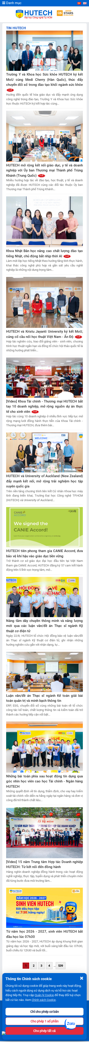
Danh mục (13, 3)
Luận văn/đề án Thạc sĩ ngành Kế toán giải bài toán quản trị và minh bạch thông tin (44, 698)
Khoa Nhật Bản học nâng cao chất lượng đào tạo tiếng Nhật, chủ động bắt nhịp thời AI (44, 253)
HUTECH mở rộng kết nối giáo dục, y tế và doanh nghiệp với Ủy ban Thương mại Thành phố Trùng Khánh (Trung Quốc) (44, 170)
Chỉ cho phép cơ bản (44, 1011)
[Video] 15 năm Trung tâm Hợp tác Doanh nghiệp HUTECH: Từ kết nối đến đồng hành (44, 864)
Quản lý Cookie (44, 995)
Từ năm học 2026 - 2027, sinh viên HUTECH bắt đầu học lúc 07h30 (44, 934)
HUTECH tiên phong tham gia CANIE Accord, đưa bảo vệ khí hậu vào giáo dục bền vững (44, 553)
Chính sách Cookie (44, 1000)
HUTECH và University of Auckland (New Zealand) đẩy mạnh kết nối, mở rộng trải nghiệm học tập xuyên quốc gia (44, 481)
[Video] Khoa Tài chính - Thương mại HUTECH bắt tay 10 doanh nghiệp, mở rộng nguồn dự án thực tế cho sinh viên (44, 406)
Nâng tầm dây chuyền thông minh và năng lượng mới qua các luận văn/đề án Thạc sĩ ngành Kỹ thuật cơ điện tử (44, 626)
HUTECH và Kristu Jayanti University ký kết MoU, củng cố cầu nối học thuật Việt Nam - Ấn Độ (44, 334)
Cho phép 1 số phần (45, 1021)
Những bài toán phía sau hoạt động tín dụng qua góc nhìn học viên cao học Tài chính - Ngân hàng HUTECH (44, 781)
